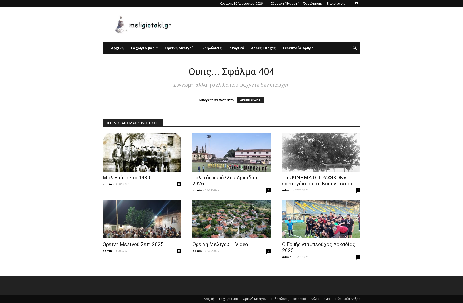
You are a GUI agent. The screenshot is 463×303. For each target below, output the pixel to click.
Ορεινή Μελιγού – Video (220, 244)
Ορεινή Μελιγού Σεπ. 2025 (133, 244)
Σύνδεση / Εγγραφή (285, 3)
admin (107, 184)
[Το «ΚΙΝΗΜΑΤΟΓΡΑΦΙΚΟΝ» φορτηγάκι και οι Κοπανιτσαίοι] (321, 152)
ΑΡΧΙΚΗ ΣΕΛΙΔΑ (250, 100)
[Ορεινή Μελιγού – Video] (231, 219)
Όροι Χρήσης (312, 3)
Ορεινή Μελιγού (179, 48)
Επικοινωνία (336, 3)
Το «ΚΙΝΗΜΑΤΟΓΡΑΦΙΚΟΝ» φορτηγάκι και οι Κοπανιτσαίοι (317, 180)
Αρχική (117, 48)
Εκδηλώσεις (211, 48)
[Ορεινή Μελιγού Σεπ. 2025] (142, 219)
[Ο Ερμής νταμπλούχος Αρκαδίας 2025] (321, 219)
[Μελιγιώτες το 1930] (142, 152)
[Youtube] (356, 3)
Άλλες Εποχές (263, 48)
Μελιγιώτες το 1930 (126, 177)
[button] (354, 48)
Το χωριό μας (142, 48)
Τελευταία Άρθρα (298, 48)
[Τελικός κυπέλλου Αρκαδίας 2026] (231, 152)
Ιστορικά (236, 48)
